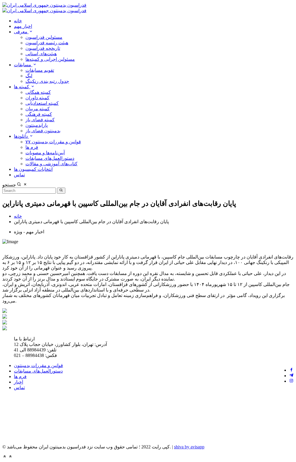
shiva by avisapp (189, 446)
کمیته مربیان (37, 108)
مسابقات (23, 64)
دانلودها (21, 136)
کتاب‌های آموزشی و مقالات (51, 163)
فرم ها (31, 147)
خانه (18, 20)
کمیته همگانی (38, 92)
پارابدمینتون (36, 125)
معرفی (21, 31)
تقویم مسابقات (39, 70)
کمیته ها (22, 86)
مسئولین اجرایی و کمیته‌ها (50, 59)
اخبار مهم (23, 26)
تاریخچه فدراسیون (42, 48)
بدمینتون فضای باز (42, 130)
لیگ (28, 75)
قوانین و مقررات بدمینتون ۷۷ (53, 141)
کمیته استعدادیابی (42, 103)
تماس (19, 174)
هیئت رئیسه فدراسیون (46, 42)
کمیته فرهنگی (38, 114)
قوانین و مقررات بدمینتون (38, 365)
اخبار (18, 382)
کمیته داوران (37, 97)
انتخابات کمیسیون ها (33, 169)
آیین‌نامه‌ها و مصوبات (45, 152)
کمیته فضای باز (40, 119)
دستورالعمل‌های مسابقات (49, 158)
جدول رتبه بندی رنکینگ (47, 81)
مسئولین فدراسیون (43, 37)
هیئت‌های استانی (41, 53)
